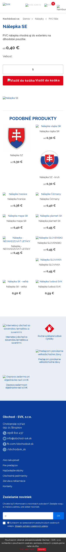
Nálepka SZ (16, 155)
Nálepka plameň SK (49, 221)
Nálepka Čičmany (49, 199)
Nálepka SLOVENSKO (49, 243)
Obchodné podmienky (15, 475)
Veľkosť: (7, 56)
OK (58, 515)
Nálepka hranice (16, 199)
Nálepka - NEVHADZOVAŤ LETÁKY (16, 247)
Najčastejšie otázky (13, 470)
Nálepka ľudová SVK (49, 286)
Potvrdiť (41, 549)
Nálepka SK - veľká (16, 286)
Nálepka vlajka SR (49, 131)
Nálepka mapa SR (16, 221)
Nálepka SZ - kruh (50, 177)
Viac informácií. (27, 549)
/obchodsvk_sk (16, 449)
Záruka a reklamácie (14, 481)
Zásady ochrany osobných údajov (31, 526)
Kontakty (7, 486)
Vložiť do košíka (47, 80)
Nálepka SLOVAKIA (49, 264)
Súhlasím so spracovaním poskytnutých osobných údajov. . (33, 524)
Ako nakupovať (11, 460)
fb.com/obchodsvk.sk (19, 443)
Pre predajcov (10, 465)
